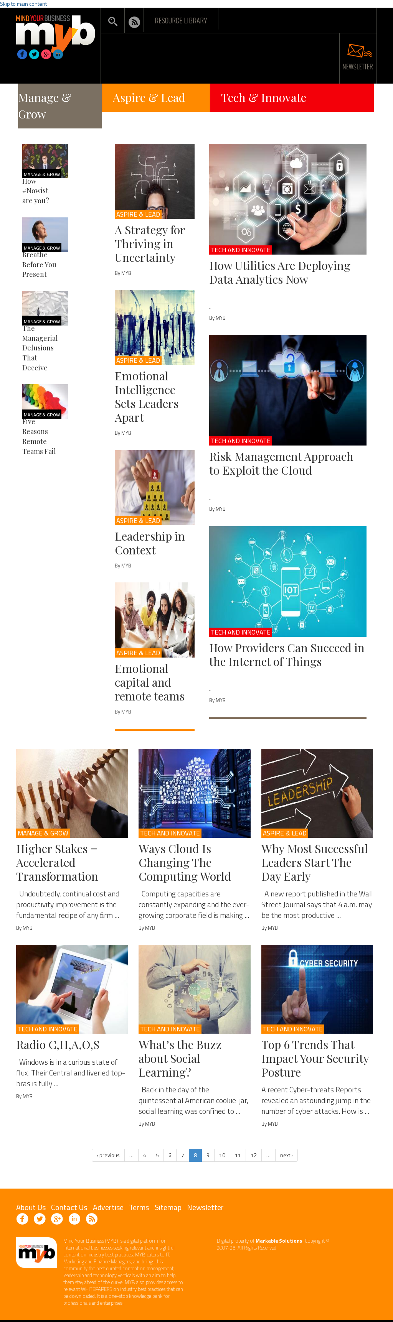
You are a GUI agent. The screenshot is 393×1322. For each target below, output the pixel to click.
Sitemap (168, 1207)
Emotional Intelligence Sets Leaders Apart (146, 396)
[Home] (55, 32)
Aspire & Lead (149, 97)
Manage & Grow (44, 106)
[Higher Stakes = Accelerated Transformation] (72, 793)
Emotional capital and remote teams (150, 682)
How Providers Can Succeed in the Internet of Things (287, 654)
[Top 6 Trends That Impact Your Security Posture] (317, 989)
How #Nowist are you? (35, 190)
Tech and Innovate (241, 250)
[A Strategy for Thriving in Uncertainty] (155, 181)
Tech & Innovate (263, 97)
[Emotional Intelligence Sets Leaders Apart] (155, 327)
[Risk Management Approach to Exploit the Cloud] (288, 390)
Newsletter (205, 1207)
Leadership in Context (150, 542)
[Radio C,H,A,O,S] (72, 989)
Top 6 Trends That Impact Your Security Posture (315, 1058)
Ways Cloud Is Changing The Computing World (185, 862)
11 (238, 1155)
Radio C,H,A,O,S (57, 1044)
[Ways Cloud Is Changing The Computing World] (195, 793)
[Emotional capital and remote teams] (155, 620)
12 (254, 1155)
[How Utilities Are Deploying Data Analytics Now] (288, 199)
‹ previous (108, 1155)
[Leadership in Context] (155, 487)
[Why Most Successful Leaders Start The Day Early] (317, 793)
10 (222, 1155)
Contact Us (69, 1207)
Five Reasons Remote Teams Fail (39, 436)
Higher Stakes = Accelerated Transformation (57, 862)
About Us (31, 1207)
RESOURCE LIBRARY (181, 20)
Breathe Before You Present (39, 264)
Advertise (108, 1207)
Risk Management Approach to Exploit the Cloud (281, 463)
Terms (139, 1207)
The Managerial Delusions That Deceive (40, 348)
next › (286, 1155)
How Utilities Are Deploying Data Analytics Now (279, 272)
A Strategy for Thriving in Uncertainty (150, 243)
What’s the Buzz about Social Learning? (180, 1058)
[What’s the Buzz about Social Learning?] (195, 989)
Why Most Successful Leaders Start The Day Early (314, 862)
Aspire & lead (138, 214)
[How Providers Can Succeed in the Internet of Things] (288, 581)
